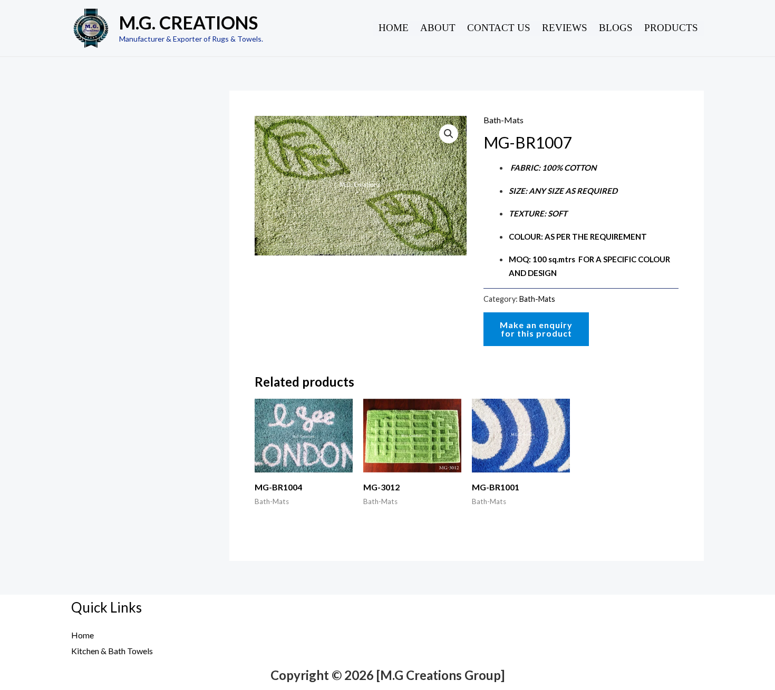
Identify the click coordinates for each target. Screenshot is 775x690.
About (438, 27)
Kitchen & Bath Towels (112, 651)
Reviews (564, 27)
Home (394, 27)
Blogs (616, 27)
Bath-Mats (503, 120)
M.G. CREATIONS (188, 22)
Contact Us (498, 27)
